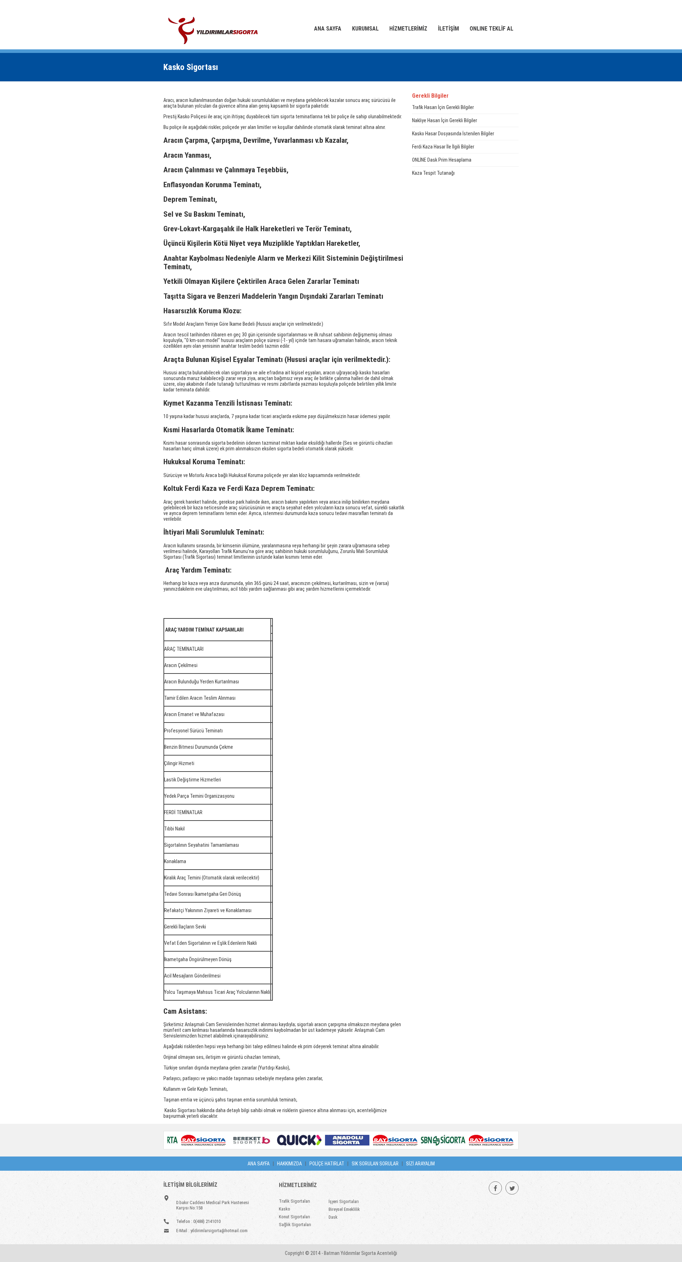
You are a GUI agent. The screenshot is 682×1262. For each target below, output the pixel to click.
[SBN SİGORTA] (431, 1143)
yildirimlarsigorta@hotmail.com (219, 1230)
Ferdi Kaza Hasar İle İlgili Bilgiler (443, 147)
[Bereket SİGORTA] (239, 1143)
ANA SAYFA (259, 1163)
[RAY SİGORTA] (191, 1143)
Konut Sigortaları (294, 1216)
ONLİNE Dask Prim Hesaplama (441, 160)
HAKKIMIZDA (289, 1163)
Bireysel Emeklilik (344, 1209)
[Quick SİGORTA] (287, 1143)
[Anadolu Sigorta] (335, 1143)
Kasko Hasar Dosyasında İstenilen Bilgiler (453, 133)
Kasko (284, 1209)
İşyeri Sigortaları (344, 1201)
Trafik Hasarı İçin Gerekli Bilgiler (443, 107)
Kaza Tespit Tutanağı (433, 173)
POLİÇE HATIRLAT (326, 1163)
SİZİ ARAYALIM (420, 1163)
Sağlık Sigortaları (295, 1224)
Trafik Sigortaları (294, 1201)
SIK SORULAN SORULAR (375, 1163)
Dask (333, 1217)
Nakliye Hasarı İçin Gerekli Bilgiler (444, 120)
